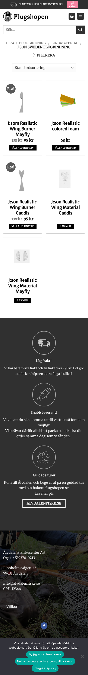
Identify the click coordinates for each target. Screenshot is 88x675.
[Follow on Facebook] (44, 625)
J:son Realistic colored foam (65, 125)
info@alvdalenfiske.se (21, 583)
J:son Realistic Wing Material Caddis (65, 207)
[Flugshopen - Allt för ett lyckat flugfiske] (25, 16)
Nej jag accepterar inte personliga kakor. (45, 661)
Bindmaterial (64, 43)
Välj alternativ (23, 147)
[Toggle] (79, 606)
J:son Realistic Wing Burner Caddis (22, 207)
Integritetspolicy (45, 668)
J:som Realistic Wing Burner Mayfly (22, 128)
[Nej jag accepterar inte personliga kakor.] (82, 657)
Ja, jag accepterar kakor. (45, 654)
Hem (10, 43)
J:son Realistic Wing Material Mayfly (22, 285)
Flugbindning (32, 43)
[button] (72, 16)
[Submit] (80, 30)
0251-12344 (12, 589)
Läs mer (65, 226)
